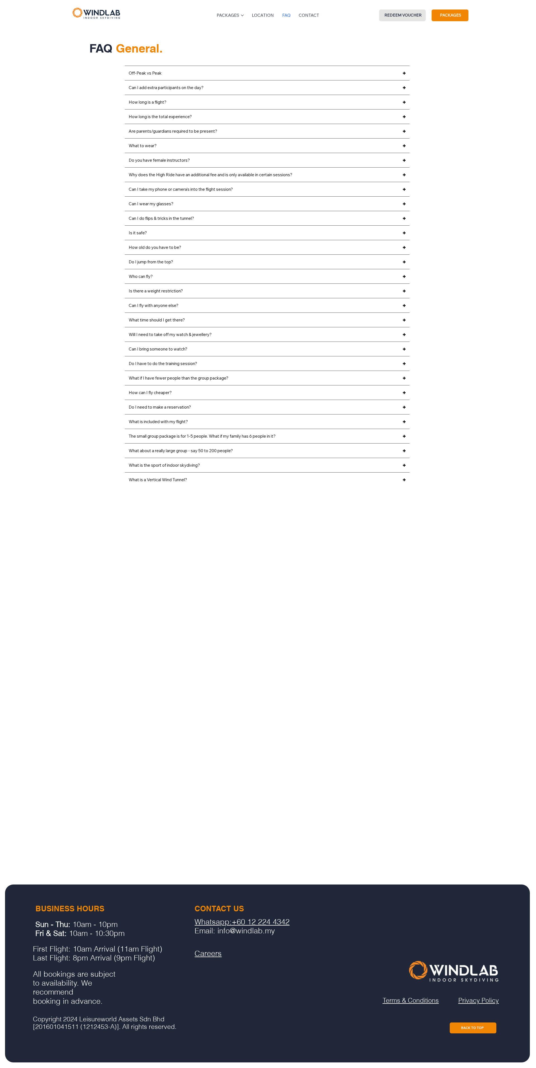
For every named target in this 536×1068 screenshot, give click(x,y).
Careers (208, 953)
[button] (402, 15)
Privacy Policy (478, 1000)
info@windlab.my (246, 930)
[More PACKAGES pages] (242, 15)
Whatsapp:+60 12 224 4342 (242, 921)
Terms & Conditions (411, 1000)
